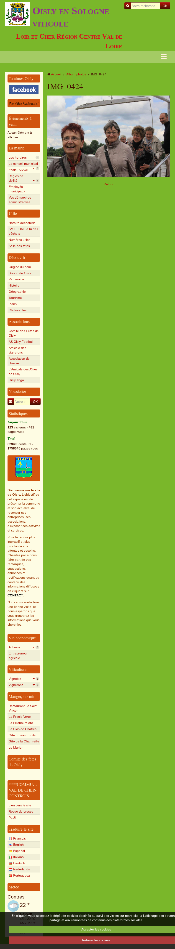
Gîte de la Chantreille (24, 741)
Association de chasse (19, 361)
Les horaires (23, 157)
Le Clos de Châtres (22, 729)
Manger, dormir (22, 696)
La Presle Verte (20, 716)
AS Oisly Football (21, 341)
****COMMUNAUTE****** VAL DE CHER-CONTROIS (34, 790)
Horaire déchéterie (22, 223)
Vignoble (23, 679)
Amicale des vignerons (17, 350)
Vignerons (23, 685)
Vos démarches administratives (20, 200)
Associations (19, 321)
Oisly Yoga (16, 380)
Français (19, 838)
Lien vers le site (20, 805)
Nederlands (21, 869)
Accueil (56, 74)
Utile (13, 213)
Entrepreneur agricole (18, 655)
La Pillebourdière (21, 723)
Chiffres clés (17, 310)
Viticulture (17, 669)
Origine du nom (20, 267)
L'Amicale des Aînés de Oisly (23, 371)
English (18, 844)
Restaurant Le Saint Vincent (23, 708)
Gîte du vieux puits (22, 735)
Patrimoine (16, 279)
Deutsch (18, 863)
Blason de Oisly (20, 273)
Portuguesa (21, 875)
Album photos (76, 74)
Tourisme (15, 298)
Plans (13, 304)
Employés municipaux (17, 189)
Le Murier (16, 747)
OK (165, 5)
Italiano (18, 857)
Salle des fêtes (19, 246)
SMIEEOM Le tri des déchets (23, 231)
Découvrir (17, 257)
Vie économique (22, 638)
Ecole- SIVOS (23, 170)
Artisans (23, 647)
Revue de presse (21, 811)
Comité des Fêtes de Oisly (24, 333)
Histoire (14, 285)
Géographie (17, 291)
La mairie (17, 148)
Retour (108, 184)
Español (18, 851)
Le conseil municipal (23, 164)
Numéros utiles (19, 240)
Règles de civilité (23, 178)
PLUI (12, 817)
